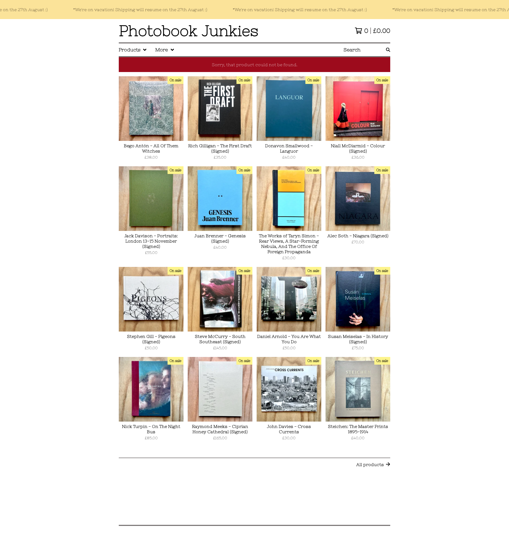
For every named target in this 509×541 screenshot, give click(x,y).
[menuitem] (133, 49)
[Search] (388, 49)
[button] (254, 9)
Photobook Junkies (188, 30)
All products (370, 464)
